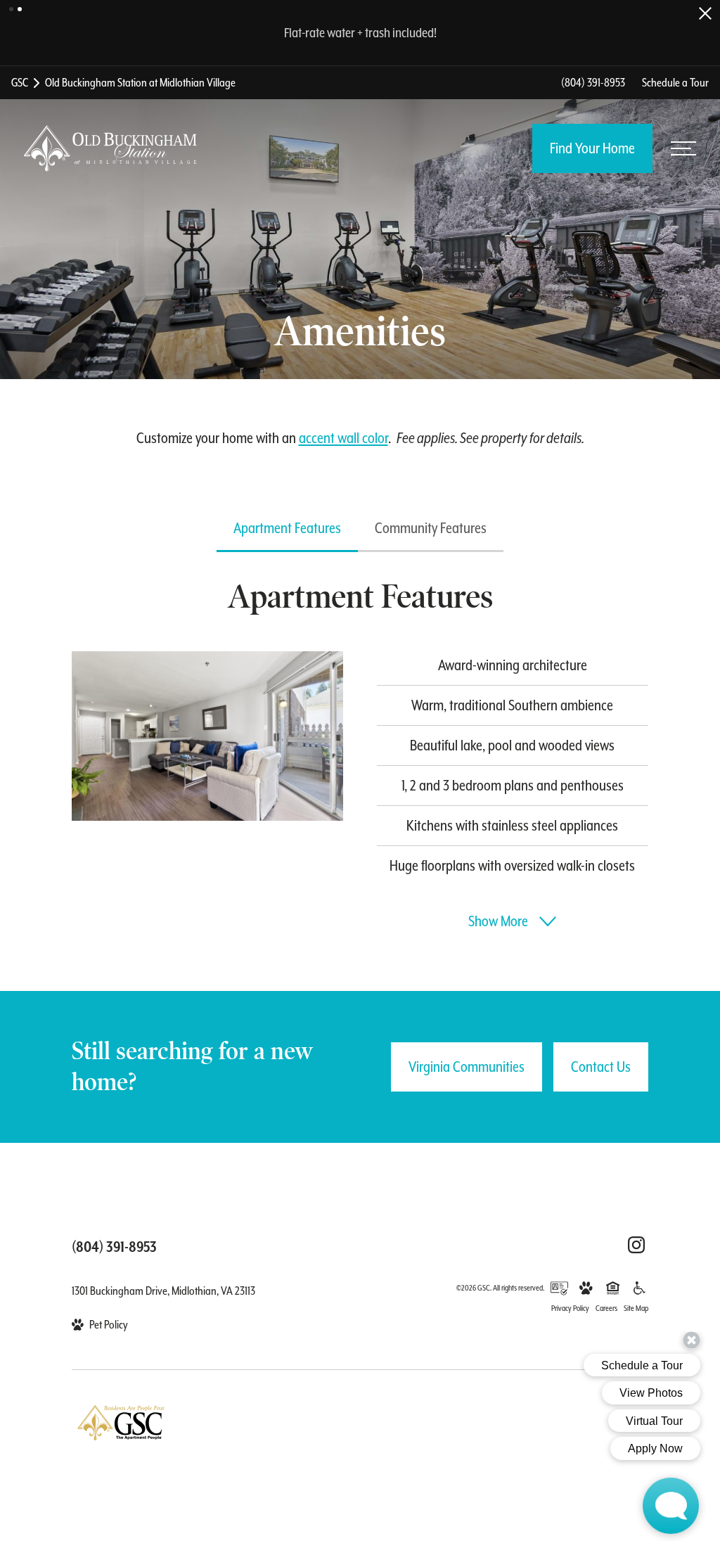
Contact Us (601, 1066)
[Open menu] (683, 148)
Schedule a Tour (675, 82)
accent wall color (343, 438)
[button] (11, 9)
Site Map (636, 1308)
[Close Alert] (705, 13)
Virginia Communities (467, 1066)
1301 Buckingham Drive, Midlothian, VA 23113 (163, 1291)
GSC (19, 82)
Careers (606, 1308)
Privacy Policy (570, 1308)
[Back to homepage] (110, 148)
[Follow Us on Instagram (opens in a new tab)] (636, 1245)
